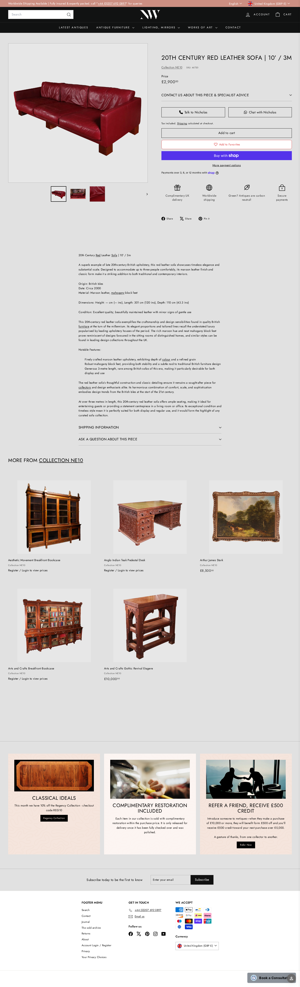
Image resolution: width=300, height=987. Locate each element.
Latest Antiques (73, 27)
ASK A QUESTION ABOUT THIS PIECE (108, 439)
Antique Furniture (113, 27)
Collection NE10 (171, 67)
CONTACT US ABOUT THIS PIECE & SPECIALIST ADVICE (205, 95)
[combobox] (40, 14)
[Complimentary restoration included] (150, 779)
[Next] (145, 194)
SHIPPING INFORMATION (99, 427)
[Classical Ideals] (54, 775)
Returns (86, 933)
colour (166, 359)
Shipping (182, 123)
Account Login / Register (96, 945)
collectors (85, 387)
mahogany (117, 293)
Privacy (86, 951)
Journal (86, 922)
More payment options (226, 165)
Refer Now (246, 845)
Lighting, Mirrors (159, 27)
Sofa (114, 255)
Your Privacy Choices (94, 957)
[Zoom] (78, 113)
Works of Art (201, 27)
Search (86, 910)
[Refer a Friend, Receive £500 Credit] (246, 779)
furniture (84, 326)
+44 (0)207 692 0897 (112, 3)
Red (98, 255)
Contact (233, 27)
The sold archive (91, 928)
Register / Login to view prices (28, 570)
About (85, 939)
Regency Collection (54, 818)
